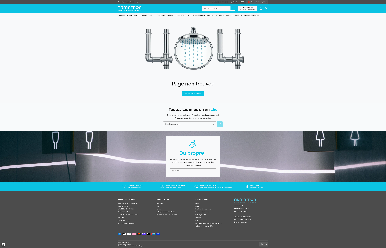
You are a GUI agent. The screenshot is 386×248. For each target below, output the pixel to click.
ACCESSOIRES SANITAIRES (127, 15)
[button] (266, 8)
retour (159, 209)
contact (198, 218)
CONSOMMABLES (124, 220)
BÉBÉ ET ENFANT (183, 15)
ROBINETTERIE (146, 15)
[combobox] (218, 8)
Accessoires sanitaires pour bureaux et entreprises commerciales (208, 224)
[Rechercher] (220, 124)
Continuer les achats (193, 94)
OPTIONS (219, 15)
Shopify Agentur (120, 244)
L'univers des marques (203, 209)
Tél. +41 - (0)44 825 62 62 (242, 217)
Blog (197, 206)
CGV (158, 206)
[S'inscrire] (214, 170)
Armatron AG (125, 242)
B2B (196, 220)
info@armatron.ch (240, 222)
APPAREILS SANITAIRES (164, 15)
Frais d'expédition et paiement (167, 215)
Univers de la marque (221, 2)
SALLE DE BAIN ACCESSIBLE (128, 215)
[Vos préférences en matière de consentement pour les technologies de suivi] (3, 244)
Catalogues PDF (238, 2)
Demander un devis (202, 212)
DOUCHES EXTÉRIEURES (126, 223)
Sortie (197, 203)
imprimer (160, 203)
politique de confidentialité (166, 212)
